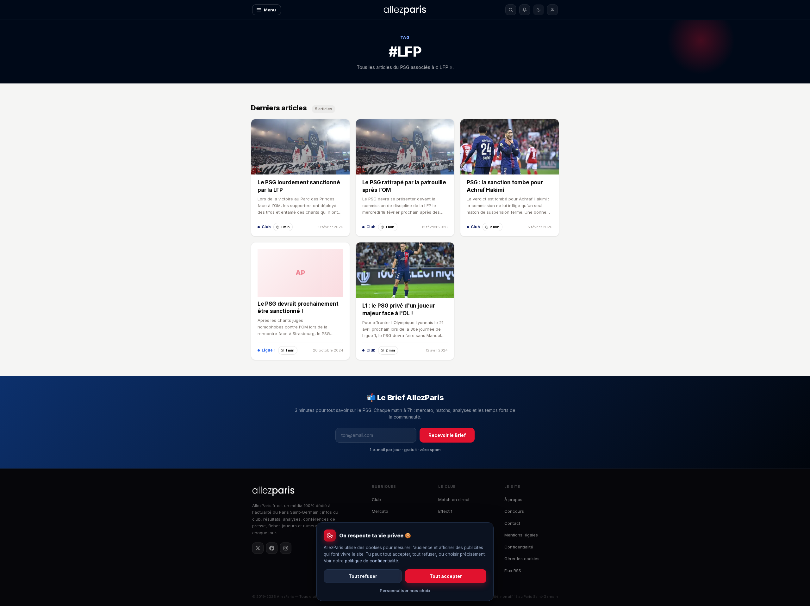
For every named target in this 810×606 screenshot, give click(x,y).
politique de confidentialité (371, 560)
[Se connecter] (552, 9)
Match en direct (454, 499)
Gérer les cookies (521, 558)
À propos (513, 499)
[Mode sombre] (538, 9)
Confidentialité (518, 546)
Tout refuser (363, 576)
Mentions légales (521, 534)
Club (376, 499)
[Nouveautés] (524, 9)
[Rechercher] (510, 9)
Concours (514, 511)
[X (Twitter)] (258, 548)
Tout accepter (446, 576)
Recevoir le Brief (447, 435)
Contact (512, 523)
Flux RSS (512, 570)
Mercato (380, 511)
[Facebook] (271, 548)
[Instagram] (285, 548)
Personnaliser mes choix (405, 590)
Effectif (445, 511)
